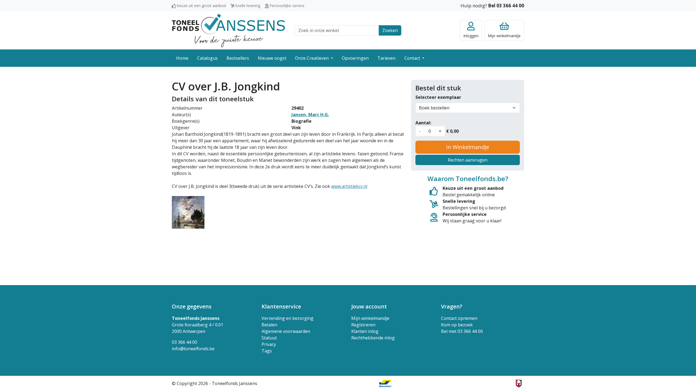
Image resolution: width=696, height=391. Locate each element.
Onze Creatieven (312, 58)
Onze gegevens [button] (192, 306)
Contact (412, 58)
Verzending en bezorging (287, 318)
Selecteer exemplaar (438, 97)
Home (182, 58)
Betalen (269, 325)
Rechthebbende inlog (373, 338)
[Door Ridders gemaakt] (518, 383)
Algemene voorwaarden (286, 331)
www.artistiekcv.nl (349, 186)
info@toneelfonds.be (193, 349)
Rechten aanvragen (467, 160)
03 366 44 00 (184, 342)
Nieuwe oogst (272, 58)
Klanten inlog (364, 331)
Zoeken (390, 30)
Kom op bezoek (457, 325)
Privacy (269, 344)
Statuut (269, 338)
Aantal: (423, 123)
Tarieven (386, 58)
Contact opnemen (459, 318)
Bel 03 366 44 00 (506, 5)
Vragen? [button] (451, 306)
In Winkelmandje (467, 147)
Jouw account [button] (369, 306)
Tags (267, 351)
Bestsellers (237, 58)
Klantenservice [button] (281, 306)
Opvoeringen (355, 58)
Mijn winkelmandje (370, 318)
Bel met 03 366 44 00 (462, 331)
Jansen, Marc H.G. (310, 115)
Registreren (363, 325)
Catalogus (207, 58)
